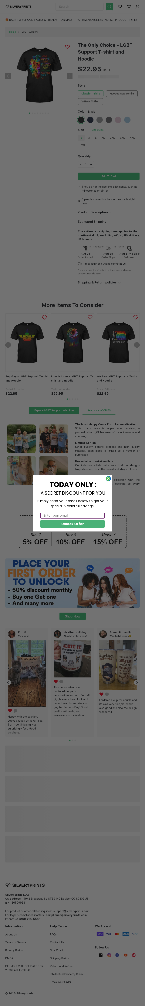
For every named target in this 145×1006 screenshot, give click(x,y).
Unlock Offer (72, 523)
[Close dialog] (108, 478)
